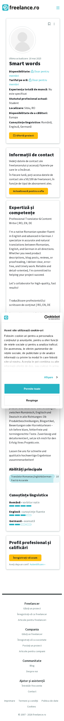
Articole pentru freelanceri (32, 620)
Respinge (32, 400)
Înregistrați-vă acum (25, 557)
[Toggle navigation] (58, 8)
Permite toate (32, 388)
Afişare (48, 377)
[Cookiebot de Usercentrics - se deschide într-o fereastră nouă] (45, 317)
